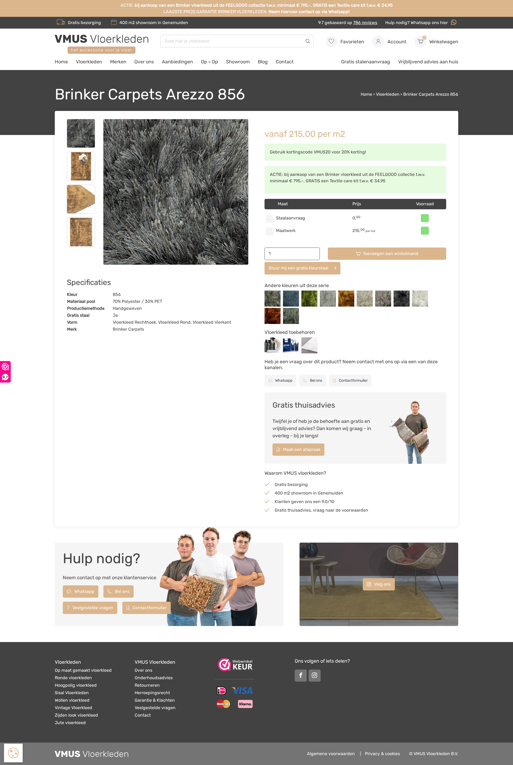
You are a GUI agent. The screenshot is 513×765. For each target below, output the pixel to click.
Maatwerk (286, 230)
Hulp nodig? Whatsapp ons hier (417, 22)
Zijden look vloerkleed (76, 715)
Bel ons (315, 380)
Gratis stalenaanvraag (365, 62)
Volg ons (382, 584)
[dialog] (13, 753)
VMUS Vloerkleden (155, 662)
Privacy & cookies (382, 753)
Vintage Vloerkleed (73, 707)
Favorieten (351, 42)
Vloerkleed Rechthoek (134, 322)
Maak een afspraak (301, 449)
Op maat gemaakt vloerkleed (83, 670)
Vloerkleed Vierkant (212, 322)
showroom (146, 22)
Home (61, 62)
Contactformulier (353, 380)
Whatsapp (283, 380)
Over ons (144, 62)
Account (396, 42)
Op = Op (209, 62)
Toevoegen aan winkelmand (390, 253)
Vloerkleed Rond (174, 322)
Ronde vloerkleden (73, 677)
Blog (263, 62)
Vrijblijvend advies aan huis (428, 62)
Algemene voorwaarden (331, 753)
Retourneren (147, 685)
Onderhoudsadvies (154, 677)
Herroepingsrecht (152, 692)
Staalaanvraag (290, 218)
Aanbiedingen (177, 62)
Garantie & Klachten (155, 700)
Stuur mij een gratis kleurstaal (298, 268)
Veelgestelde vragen (92, 607)
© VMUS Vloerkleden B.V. (433, 753)
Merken (118, 62)
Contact (285, 62)
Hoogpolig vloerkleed (76, 685)
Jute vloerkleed (70, 722)
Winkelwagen (440, 40)
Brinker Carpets (128, 329)
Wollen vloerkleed (72, 700)
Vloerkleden (89, 62)
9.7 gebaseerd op (347, 22)
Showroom (238, 62)
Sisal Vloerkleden (72, 692)
